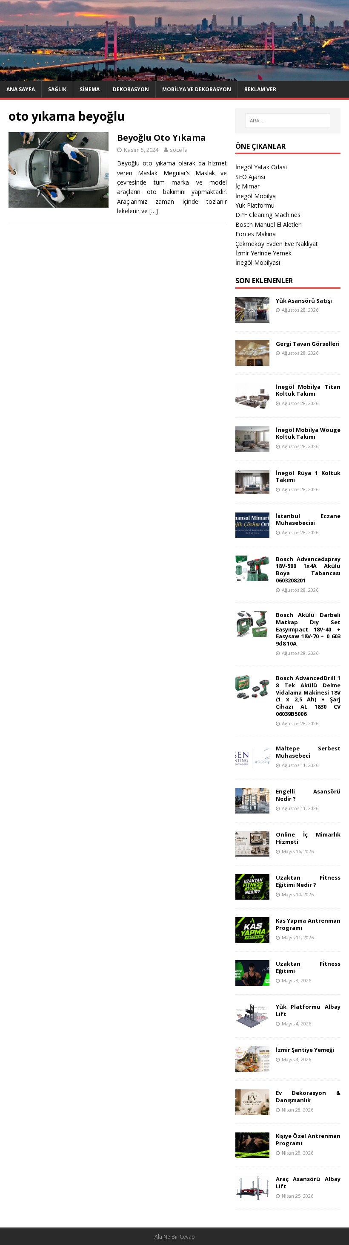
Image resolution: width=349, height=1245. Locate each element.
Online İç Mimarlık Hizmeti (308, 838)
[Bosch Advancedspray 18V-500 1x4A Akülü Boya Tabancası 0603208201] (252, 576)
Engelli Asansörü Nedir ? (308, 795)
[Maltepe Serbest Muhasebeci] (252, 765)
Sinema (90, 89)
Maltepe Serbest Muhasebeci (308, 751)
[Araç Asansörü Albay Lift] (252, 1196)
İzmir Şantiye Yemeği (305, 1050)
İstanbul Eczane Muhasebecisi (308, 519)
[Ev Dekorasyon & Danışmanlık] (252, 1110)
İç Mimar (247, 186)
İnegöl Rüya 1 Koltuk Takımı (308, 476)
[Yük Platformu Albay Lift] (252, 1023)
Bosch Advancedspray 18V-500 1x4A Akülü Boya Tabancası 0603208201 (308, 570)
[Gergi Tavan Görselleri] (252, 360)
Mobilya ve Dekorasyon (196, 89)
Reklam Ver (260, 89)
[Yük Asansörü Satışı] (252, 317)
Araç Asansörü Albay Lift (308, 1182)
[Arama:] (287, 120)
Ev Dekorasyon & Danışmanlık (308, 1096)
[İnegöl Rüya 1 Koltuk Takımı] (252, 490)
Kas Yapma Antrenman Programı (308, 924)
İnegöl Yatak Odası (261, 167)
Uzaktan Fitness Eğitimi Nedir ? (308, 881)
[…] (153, 211)
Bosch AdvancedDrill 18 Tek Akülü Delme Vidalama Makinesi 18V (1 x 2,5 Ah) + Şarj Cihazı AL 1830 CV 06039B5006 (308, 696)
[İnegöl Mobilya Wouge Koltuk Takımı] (252, 447)
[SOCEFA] (174, 76)
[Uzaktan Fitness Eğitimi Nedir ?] (252, 894)
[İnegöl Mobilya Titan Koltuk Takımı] (252, 404)
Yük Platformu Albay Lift (308, 1010)
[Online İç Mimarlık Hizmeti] (252, 851)
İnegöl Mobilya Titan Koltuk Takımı (308, 390)
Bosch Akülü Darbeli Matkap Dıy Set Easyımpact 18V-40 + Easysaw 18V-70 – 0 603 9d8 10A (308, 629)
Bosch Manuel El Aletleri (268, 224)
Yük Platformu (255, 205)
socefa (179, 149)
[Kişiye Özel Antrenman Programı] (252, 1153)
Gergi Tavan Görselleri (308, 343)
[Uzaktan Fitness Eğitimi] (252, 980)
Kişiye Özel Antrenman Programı (308, 1139)
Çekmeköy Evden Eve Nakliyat (276, 244)
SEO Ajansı (250, 177)
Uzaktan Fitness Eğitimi (308, 967)
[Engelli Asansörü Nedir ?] (252, 808)
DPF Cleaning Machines (267, 215)
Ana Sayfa (20, 89)
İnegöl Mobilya (255, 196)
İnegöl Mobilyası (257, 262)
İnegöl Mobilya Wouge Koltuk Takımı (308, 433)
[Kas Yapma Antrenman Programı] (252, 937)
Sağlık (57, 89)
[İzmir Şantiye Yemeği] (252, 1067)
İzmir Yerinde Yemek (263, 253)
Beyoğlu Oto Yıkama (161, 137)
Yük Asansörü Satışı (304, 300)
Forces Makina (255, 234)
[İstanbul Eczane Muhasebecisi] (252, 533)
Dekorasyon (131, 89)
